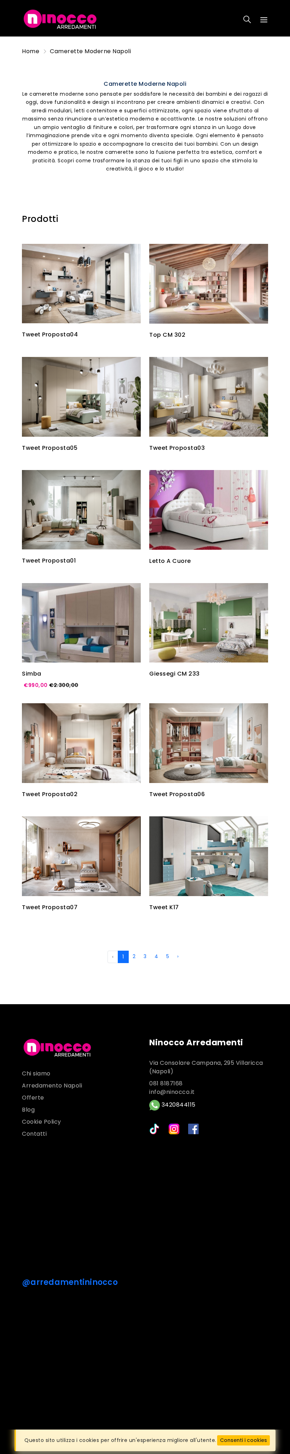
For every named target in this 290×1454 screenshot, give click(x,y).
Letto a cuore (170, 561)
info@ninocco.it (172, 1092)
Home (30, 51)
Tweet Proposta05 (49, 448)
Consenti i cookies (243, 1440)
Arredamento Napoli (52, 1085)
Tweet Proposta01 (49, 561)
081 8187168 (166, 1083)
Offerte (33, 1098)
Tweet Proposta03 (177, 448)
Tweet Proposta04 (50, 334)
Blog (28, 1110)
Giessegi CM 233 (174, 674)
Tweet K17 (164, 907)
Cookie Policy (41, 1122)
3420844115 (178, 1105)
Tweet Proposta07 (49, 907)
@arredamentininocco (70, 1282)
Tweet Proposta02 (49, 794)
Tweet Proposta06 (177, 794)
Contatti (34, 1134)
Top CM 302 (167, 335)
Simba (31, 674)
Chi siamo (36, 1073)
